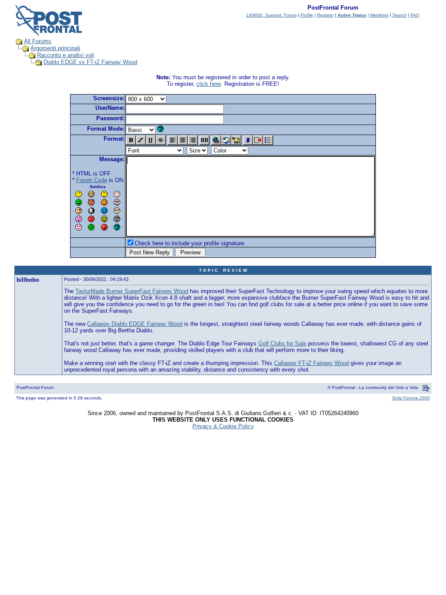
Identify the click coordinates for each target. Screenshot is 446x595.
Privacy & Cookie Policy (223, 426)
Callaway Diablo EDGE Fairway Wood (134, 324)
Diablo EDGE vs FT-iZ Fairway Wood (90, 62)
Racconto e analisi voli (65, 55)
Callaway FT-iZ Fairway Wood (311, 363)
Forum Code (91, 180)
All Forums (37, 41)
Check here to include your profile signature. (190, 243)
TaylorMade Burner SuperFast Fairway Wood (131, 291)
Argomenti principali (55, 48)
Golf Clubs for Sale (282, 343)
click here (208, 84)
